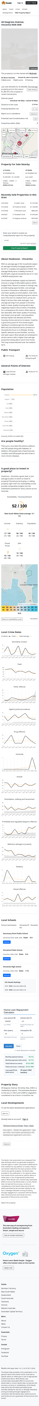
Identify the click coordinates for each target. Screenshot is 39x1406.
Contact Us (5, 1327)
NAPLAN (7, 942)
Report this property (8, 1203)
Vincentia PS (7, 156)
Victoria (4, 1305)
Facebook (5, 1352)
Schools (24, 9)
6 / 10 (35, 109)
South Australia (7, 1298)
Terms (3, 1339)
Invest (11, 9)
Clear (26, 156)
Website (7, 1144)
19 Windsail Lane (20, 211)
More (35, 223)
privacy (33, 243)
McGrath (33, 73)
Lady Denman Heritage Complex (9, 373)
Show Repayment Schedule (26, 1050)
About (5, 9)
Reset (18, 1046)
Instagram (5, 1349)
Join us (5, 1113)
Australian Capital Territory (11, 1311)
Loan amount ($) (10, 1021)
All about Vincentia (8, 78)
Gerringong (10, 356)
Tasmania (5, 1301)
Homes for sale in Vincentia (28, 77)
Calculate (8, 1046)
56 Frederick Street (19, 207)
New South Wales (8, 1292)
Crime (18, 9)
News (3, 1324)
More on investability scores (12, 619)
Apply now (8, 1268)
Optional (34, 114)
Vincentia (6, 24)
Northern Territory (8, 1288)
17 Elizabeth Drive (18, 214)
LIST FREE (31, 3)
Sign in (20, 3)
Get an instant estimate (13, 1235)
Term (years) (10, 1034)
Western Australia (8, 1308)
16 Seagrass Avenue (19, 218)
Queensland (6, 1295)
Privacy (4, 1336)
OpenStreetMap (24, 604)
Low (35, 119)
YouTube (4, 1356)
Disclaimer (34, 619)
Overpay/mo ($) (26, 1035)
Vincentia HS (18, 156)
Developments (8, 13)
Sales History (32, 90)
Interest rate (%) (27, 1022)
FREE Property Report (22, 13)
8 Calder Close (19, 203)
